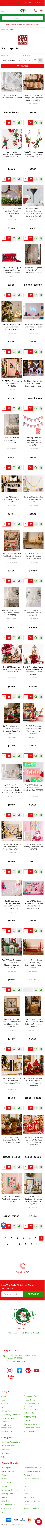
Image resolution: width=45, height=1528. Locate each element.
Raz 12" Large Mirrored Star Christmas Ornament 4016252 (12, 326)
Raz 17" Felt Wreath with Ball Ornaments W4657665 (12, 383)
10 (29, 1238)
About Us (5, 1396)
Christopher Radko (8, 1505)
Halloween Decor (8, 1446)
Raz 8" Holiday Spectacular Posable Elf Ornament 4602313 (11, 154)
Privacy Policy (29, 1400)
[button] (22, 1325)
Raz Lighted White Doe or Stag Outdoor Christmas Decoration (33, 383)
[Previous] (5, 1238)
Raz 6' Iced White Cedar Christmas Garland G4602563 (11, 612)
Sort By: (4, 56)
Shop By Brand (30, 1431)
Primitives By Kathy (32, 1471)
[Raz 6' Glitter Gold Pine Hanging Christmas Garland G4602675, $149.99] (33, 540)
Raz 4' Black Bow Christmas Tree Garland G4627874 (11, 499)
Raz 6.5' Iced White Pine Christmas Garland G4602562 (33, 612)
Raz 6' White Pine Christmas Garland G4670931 (11, 440)
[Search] (41, 18)
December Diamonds (32, 1468)
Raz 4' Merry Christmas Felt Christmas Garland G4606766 (11, 556)
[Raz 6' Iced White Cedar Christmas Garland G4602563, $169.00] (12, 597)
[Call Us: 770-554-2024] (35, 10)
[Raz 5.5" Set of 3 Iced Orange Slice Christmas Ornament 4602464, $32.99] (33, 82)
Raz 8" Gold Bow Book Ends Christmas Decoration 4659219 (12, 1080)
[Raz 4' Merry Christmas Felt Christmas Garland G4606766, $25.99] (12, 540)
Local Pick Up (6, 1431)
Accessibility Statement (10, 1415)
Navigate (6, 1391)
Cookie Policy (6, 1411)
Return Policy (29, 1413)
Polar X (4, 1479)
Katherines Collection (9, 1490)
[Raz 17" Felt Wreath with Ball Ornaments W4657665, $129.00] (12, 368)
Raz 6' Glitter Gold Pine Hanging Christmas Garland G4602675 (33, 556)
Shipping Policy (30, 1417)
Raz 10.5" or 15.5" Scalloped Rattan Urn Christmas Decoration (11, 1139)
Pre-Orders (5, 1449)
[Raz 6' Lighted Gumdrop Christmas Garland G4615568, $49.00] (33, 484)
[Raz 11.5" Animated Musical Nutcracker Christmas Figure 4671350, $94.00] (33, 713)
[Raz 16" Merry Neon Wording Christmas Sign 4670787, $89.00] (33, 831)
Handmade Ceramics (32, 1501)
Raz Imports (6, 1468)
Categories (7, 1437)
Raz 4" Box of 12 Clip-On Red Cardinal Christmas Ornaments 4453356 (11, 270)
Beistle (4, 1512)
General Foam (29, 1475)
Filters (24, 66)
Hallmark (5, 1497)
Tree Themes (6, 1453)
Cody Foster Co (7, 1508)
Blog (3, 1407)
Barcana (27, 1494)
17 (31, 1244)
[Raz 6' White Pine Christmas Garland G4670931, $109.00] (12, 424)
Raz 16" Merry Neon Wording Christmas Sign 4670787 (33, 846)
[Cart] (41, 10)
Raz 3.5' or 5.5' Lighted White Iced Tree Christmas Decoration (33, 270)
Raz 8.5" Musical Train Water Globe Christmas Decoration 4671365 (11, 669)
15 (19, 1244)
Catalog (4, 1404)
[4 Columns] (40, 60)
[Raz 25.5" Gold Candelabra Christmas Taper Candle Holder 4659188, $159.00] (33, 1183)
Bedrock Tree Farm (31, 1508)
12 (41, 1238)
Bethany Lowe (7, 1494)
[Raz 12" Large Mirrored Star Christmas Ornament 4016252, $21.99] (12, 311)
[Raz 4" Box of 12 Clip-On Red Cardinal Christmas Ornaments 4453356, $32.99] (12, 254)
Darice (26, 1486)
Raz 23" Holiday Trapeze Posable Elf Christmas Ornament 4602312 (33, 154)
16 (25, 1244)
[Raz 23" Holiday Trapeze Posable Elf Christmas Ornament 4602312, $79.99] (33, 139)
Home (3, 29)
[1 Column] (35, 60)
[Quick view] (14, 122)
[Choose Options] (9, 122)
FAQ (3, 1400)
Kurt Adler (5, 1475)
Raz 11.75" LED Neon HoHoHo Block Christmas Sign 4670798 (33, 787)
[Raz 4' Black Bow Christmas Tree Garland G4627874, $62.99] (12, 484)
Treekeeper (28, 1490)
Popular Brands (9, 1463)
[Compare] (19, 122)
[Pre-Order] (30, 122)
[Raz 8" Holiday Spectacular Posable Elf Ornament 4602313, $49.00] (12, 139)
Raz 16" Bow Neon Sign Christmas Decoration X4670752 (33, 326)
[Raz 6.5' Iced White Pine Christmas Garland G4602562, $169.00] (33, 597)
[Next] (36, 1244)
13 (7, 1244)
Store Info (28, 1420)
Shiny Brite (5, 1486)
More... (26, 1512)
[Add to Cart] (9, 238)
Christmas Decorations (10, 1442)
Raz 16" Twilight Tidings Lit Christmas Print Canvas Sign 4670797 (11, 846)
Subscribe (33, 1294)
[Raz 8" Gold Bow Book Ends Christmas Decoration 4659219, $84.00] (12, 1065)
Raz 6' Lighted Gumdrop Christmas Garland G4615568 (33, 499)
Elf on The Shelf (7, 1483)
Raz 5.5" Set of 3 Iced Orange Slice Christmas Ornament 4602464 (33, 97)
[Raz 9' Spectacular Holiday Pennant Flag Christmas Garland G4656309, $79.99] (33, 424)
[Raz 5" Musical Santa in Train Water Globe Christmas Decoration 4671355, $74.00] (12, 713)
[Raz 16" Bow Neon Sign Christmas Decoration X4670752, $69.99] (33, 311)
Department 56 (7, 1471)
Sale (3, 1457)
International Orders (32, 1428)
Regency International (33, 1479)
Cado (26, 1483)
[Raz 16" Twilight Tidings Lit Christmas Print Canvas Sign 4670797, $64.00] (12, 831)
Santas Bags (29, 1497)
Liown (26, 1505)
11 (35, 1238)
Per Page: (26, 56)
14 (13, 1244)
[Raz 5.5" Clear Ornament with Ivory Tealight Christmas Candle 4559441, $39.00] (12, 195)
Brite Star (5, 1501)
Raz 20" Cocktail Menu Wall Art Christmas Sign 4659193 (11, 1199)
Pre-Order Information (33, 1396)
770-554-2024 (19, 1361)
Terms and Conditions (32, 1424)
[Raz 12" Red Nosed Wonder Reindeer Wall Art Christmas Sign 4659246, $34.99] (12, 1006)
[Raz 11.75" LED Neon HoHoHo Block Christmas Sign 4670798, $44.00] (33, 772)
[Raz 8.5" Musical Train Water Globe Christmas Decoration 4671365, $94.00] (12, 654)
